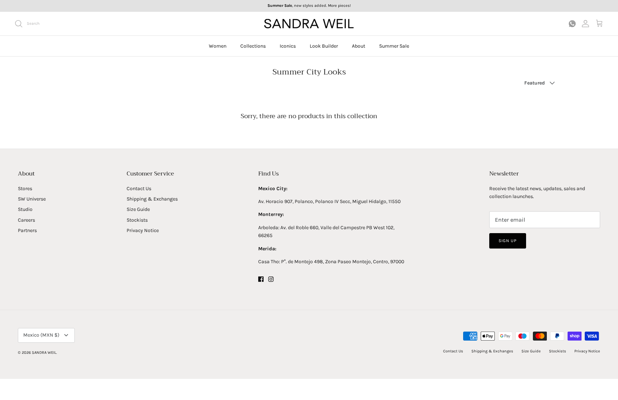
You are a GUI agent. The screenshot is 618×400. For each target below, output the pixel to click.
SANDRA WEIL (44, 352)
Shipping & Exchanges (152, 199)
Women (217, 46)
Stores (25, 188)
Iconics (288, 46)
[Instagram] (271, 279)
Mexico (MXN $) (41, 335)
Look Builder (324, 46)
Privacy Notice (143, 230)
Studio (25, 209)
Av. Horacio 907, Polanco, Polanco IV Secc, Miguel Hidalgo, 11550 (329, 201)
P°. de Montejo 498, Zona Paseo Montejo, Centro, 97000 (342, 262)
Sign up (508, 240)
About (358, 46)
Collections (253, 46)
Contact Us (139, 188)
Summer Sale (394, 46)
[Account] (585, 23)
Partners (27, 230)
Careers (26, 220)
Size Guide (138, 209)
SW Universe (32, 199)
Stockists (137, 220)
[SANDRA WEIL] (309, 24)
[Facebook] (261, 279)
